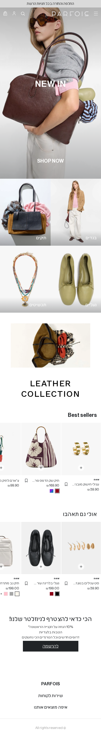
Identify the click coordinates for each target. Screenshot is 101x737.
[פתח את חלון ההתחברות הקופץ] (14, 13)
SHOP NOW (50, 161)
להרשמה (50, 646)
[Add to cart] (81, 468)
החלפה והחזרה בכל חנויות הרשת (50, 3)
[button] (66, 484)
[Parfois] (70, 13)
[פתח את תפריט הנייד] (95, 13)
